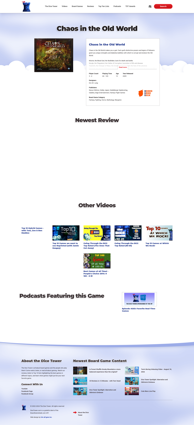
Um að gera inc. (46, 417)
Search (163, 6)
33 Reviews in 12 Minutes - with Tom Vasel (104, 381)
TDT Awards (130, 6)
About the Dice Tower (83, 413)
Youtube (24, 389)
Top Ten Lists (103, 6)
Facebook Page (27, 391)
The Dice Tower (51, 6)
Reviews (90, 6)
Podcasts (117, 6)
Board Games (77, 6)
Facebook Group (27, 394)
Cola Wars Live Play (148, 391)
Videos (64, 6)
